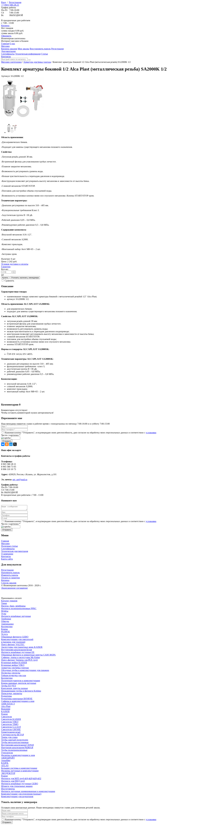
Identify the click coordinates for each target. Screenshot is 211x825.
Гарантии (5, 266)
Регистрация (15, 2)
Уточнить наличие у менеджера (25, 278)
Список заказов (8, 583)
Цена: (4, 261)
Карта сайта (7, 559)
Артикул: (5, 76)
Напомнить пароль (10, 572)
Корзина (5, 25)
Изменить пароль (9, 575)
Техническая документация (14, 551)
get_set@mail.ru (19, 479)
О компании (7, 554)
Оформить (6, 36)
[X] (15, 444)
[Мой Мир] (11, 444)
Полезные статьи (9, 546)
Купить (5, 278)
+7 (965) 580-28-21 (10, 5)
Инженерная (13, 38)
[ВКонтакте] (3, 444)
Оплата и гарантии (10, 577)
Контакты (6, 556)
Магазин (5, 543)
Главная (5, 541)
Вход (3, 2)
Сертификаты (8, 548)
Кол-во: (4, 269)
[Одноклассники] (7, 444)
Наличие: (5, 259)
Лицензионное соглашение (14, 588)
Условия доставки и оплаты (14, 264)
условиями (151, 432)
